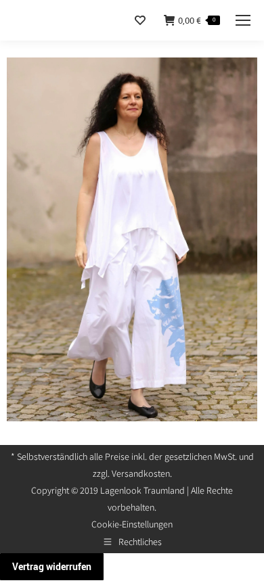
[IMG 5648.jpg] (132, 239)
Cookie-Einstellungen (132, 524)
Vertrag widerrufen (51, 566)
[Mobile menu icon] (243, 20)
